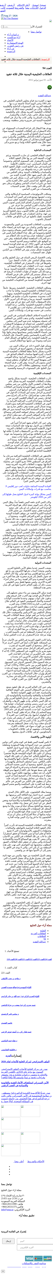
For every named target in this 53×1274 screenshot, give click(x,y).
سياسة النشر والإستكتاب (34, 1263)
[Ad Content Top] (26, 18)
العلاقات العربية (38, 933)
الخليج (43, 930)
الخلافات (42, 936)
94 (45, 939)
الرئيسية (25, 59)
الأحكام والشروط (35, 1161)
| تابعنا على (18, 1174)
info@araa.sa (7, 1209)
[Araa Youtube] (7, 61)
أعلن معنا (18, 1161)
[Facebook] (7, 56)
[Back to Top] (3, 1271)
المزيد (8, 1055)
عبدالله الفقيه (44, 95)
